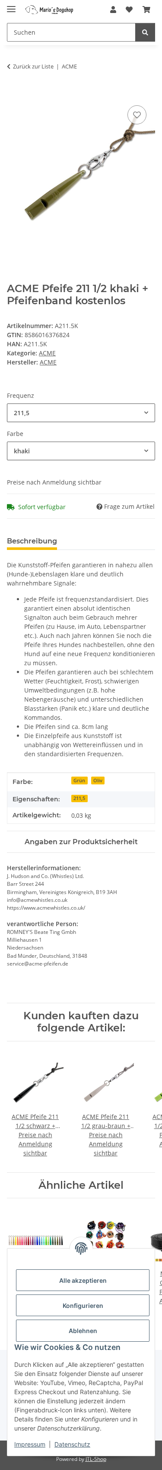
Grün (79, 780)
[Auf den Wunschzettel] (136, 114)
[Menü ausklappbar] (11, 5)
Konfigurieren (83, 1305)
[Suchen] (145, 32)
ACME (47, 353)
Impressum (29, 1444)
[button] (113, 9)
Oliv (97, 780)
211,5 (79, 798)
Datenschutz (72, 1444)
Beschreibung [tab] (32, 541)
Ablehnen (83, 1330)
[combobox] (81, 412)
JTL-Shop (96, 1459)
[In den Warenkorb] (14, 93)
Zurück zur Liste (33, 66)
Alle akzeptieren (83, 1280)
